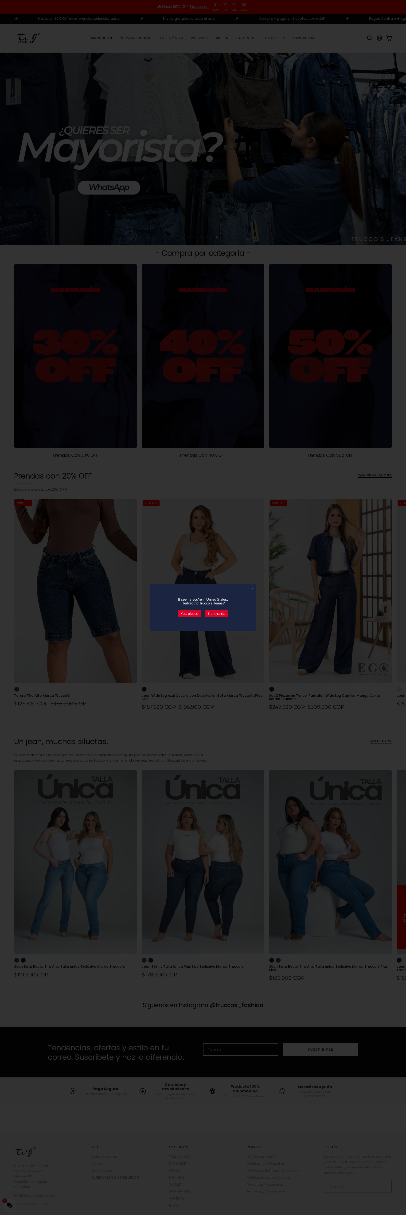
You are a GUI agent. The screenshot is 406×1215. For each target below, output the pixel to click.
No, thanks (216, 613)
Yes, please (189, 613)
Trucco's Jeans (211, 603)
